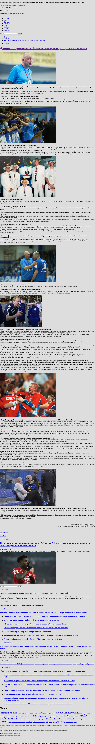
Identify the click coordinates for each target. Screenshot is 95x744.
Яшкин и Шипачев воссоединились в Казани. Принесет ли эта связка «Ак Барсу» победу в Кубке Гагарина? (44, 612)
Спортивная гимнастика (16, 722)
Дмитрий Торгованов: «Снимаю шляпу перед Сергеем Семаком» (43, 48)
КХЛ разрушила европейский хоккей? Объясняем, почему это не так (31, 620)
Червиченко (67, 722)
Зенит (33, 716)
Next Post (3, 536)
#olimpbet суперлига (9, 713)
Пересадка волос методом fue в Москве (12, 5)
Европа (24, 716)
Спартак (4, 721)
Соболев (91, 719)
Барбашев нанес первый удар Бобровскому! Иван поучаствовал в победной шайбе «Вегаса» (41, 635)
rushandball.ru (4, 533)
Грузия (2, 716)
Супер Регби (28, 722)
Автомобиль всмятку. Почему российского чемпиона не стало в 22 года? (33, 694)
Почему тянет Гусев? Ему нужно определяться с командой (27, 632)
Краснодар (43, 716)
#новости (61, 712)
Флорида (55, 722)
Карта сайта (7, 30)
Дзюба (14, 716)
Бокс (5, 20)
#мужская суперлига (48, 713)
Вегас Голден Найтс (88, 713)
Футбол (6, 27)
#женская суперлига (33, 713)
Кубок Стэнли (67, 716)
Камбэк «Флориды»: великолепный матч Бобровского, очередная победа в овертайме (35, 593)
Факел (50, 722)
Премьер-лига (42, 719)
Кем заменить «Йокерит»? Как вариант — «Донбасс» (21, 605)
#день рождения (22, 713)
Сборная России (84, 719)
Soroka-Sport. (4, 10)
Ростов (77, 719)
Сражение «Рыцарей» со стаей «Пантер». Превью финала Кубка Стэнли (33, 639)
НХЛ (17, 719)
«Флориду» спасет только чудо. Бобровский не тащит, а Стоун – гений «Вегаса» (36, 624)
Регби (5, 25)
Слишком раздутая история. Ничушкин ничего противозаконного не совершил (36, 628)
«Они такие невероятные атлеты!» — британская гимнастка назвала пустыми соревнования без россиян (42, 671)
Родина (65, 719)
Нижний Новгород (25, 719)
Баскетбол (7, 18)
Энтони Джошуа (73, 722)
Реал (62, 719)
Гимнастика (7, 23)
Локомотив (76, 716)
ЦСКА (60, 721)
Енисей (28, 716)
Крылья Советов (52, 716)
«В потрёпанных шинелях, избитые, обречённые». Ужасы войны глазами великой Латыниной (42, 690)
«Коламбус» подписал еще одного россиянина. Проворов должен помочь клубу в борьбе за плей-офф (44, 616)
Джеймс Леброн (8, 716)
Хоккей (6, 28)
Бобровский (80, 713)
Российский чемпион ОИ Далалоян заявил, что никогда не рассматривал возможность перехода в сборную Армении (47, 664)
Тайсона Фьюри (41, 722)
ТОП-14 (35, 722)
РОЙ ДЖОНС (53, 718)
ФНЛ (47, 722)
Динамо (18, 716)
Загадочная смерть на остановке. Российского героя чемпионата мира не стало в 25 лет (39, 681)
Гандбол (6, 22)
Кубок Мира (59, 716)
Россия (70, 718)
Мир (13, 719)
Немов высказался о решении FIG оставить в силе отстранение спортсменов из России (38, 704)
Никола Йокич (34, 719)
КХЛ (37, 716)
